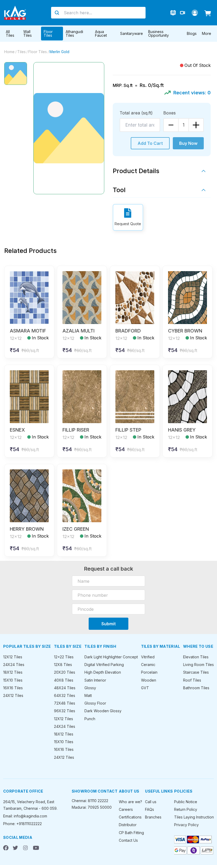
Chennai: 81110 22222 (90, 800)
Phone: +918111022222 (22, 823)
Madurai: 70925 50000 (92, 807)
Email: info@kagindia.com (25, 816)
